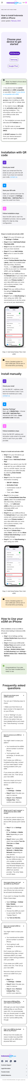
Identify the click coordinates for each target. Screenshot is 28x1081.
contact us (13, 177)
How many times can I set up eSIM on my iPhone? (12, 883)
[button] (14, 696)
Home (2, 9)
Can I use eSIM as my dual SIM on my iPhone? (12, 1029)
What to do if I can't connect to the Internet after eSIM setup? (13, 812)
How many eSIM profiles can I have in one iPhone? (12, 1002)
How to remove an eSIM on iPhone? (13, 735)
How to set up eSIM (8, 9)
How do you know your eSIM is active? (11, 696)
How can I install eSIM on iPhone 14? (12, 926)
